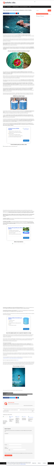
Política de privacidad (24, 6)
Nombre (6, 444)
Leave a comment (6, 11)
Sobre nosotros (16, 6)
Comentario (7, 433)
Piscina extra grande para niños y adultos (15, 228)
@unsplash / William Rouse (19, 69)
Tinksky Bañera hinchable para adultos (15, 318)
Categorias (9, 6)
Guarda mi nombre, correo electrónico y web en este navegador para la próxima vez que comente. (19, 453)
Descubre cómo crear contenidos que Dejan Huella (24, 419)
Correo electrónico (6, 448)
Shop (30, 6)
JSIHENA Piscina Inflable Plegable (13, 129)
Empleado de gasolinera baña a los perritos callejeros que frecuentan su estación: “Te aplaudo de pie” (18, 420)
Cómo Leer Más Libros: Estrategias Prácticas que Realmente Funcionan (5, 422)
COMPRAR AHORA (26, 140)
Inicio (4, 6)
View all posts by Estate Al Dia (28, 405)
